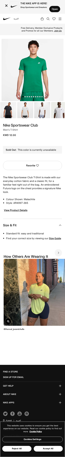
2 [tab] (25, 96)
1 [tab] (23, 96)
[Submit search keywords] (48, 19)
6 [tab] (33, 96)
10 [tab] (42, 96)
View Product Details (15, 210)
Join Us (49, 30)
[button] (7, 420)
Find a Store (10, 371)
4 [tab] (29, 96)
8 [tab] (37, 96)
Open (55, 9)
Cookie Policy (35, 431)
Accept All (48, 448)
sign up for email (13, 377)
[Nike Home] (7, 18)
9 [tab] (40, 96)
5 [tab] (31, 96)
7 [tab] (35, 96)
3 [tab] (27, 96)
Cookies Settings (32, 439)
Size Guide (55, 238)
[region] (32, 439)
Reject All (17, 448)
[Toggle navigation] (60, 18)
